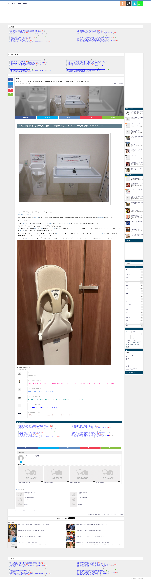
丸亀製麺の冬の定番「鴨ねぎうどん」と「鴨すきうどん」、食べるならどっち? (105, 514)
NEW (17, 78)
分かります (59, 228)
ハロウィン (129, 331)
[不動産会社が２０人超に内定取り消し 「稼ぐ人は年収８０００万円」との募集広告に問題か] (128, 113)
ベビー (99, 217)
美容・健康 (134, 317)
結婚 (132, 344)
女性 (134, 298)
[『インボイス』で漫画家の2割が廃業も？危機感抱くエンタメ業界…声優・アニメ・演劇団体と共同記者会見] (128, 229)
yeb (38, 217)
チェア (102, 217)
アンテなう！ (128, 356)
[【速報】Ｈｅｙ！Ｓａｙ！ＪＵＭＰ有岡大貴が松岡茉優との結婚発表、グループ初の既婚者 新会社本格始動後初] (128, 178)
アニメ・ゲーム (134, 272)
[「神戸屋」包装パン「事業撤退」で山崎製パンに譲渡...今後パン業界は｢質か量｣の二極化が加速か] (128, 210)
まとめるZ (128, 365)
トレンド (134, 285)
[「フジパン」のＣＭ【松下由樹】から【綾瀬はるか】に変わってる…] (128, 151)
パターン (58, 233)
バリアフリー (77, 237)
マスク (128, 344)
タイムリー (21, 230)
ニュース (134, 288)
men (35, 217)
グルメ (134, 280)
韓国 (139, 331)
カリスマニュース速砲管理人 (118, 83)
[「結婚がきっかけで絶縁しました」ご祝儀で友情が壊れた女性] (128, 191)
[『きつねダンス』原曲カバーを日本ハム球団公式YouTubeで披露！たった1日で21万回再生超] (128, 223)
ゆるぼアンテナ (129, 366)
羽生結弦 (134, 331)
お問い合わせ (134, 274)
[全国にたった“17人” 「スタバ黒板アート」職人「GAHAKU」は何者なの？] (128, 170)
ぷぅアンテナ (128, 362)
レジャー (134, 296)
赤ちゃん (36, 228)
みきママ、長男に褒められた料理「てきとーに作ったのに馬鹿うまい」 (25, 510)
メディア (134, 293)
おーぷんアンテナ (129, 358)
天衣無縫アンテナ (129, 369)
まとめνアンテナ (129, 363)
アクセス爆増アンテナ (130, 353)
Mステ (133, 338)
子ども (24, 223)
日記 (134, 312)
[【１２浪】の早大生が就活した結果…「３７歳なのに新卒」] (128, 138)
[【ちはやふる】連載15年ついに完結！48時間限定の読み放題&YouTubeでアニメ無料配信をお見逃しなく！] (128, 164)
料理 (134, 309)
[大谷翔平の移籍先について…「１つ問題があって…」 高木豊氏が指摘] (128, 185)
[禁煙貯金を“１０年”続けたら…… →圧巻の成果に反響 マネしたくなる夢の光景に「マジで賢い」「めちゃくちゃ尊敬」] (128, 132)
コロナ (128, 338)
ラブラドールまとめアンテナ (132, 368)
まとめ (134, 290)
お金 (134, 277)
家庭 (134, 301)
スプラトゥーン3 (138, 344)
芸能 (134, 320)
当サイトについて (134, 304)
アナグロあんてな (129, 355)
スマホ (138, 338)
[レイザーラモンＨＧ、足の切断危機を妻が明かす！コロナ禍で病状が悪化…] (128, 119)
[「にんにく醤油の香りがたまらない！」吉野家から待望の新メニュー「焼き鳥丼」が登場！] (128, 236)
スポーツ (134, 282)
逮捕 (128, 346)
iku (33, 217)
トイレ (19, 211)
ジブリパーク (129, 342)
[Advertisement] (75, 15)
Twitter (40, 211)
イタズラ (41, 228)
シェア (11, 80)
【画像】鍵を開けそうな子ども (24, 214)
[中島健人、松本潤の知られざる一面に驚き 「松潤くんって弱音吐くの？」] (128, 157)
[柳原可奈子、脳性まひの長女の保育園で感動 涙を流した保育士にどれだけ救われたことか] (128, 198)
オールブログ (128, 359)
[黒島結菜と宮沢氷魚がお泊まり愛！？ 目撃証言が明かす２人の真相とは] (128, 217)
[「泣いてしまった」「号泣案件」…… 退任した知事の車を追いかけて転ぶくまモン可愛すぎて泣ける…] (128, 125)
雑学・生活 (134, 323)
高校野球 (128, 340)
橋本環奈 (134, 340)
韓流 (134, 325)
